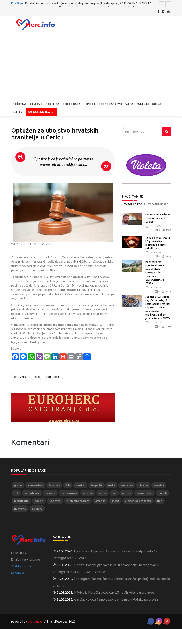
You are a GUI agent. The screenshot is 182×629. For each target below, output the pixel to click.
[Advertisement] (91, 67)
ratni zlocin (53, 376)
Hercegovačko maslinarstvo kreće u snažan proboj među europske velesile (84, 4)
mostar (80, 485)
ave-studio (35, 621)
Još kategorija (39, 111)
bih (68, 485)
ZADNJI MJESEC (158, 204)
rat (114, 493)
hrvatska (54, 485)
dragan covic (144, 493)
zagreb (162, 493)
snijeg (115, 500)
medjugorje (21, 500)
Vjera (129, 103)
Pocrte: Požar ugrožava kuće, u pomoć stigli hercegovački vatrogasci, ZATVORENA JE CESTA (154, 273)
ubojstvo (55, 500)
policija (39, 500)
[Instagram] (163, 11)
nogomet (20, 508)
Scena (156, 103)
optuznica (20, 376)
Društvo (36, 103)
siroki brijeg (32, 493)
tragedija (96, 485)
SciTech (19, 111)
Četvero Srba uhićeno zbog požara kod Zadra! (157, 218)
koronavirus (35, 485)
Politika (52, 103)
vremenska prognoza (138, 500)
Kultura (142, 103)
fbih (159, 500)
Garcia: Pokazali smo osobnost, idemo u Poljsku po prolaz (116, 599)
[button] (111, 186)
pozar (102, 493)
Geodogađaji (72, 103)
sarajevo (37, 508)
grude (18, 485)
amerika (100, 500)
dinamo (143, 485)
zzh (16, 493)
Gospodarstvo (110, 103)
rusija (111, 485)
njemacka (127, 485)
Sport (90, 103)
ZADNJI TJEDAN (134, 204)
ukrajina (159, 485)
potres (126, 493)
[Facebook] (158, 11)
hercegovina (69, 493)
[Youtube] (168, 11)
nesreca (50, 493)
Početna (19, 103)
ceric (37, 376)
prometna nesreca (78, 500)
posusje (88, 493)
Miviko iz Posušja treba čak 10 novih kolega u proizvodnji (116, 592)
